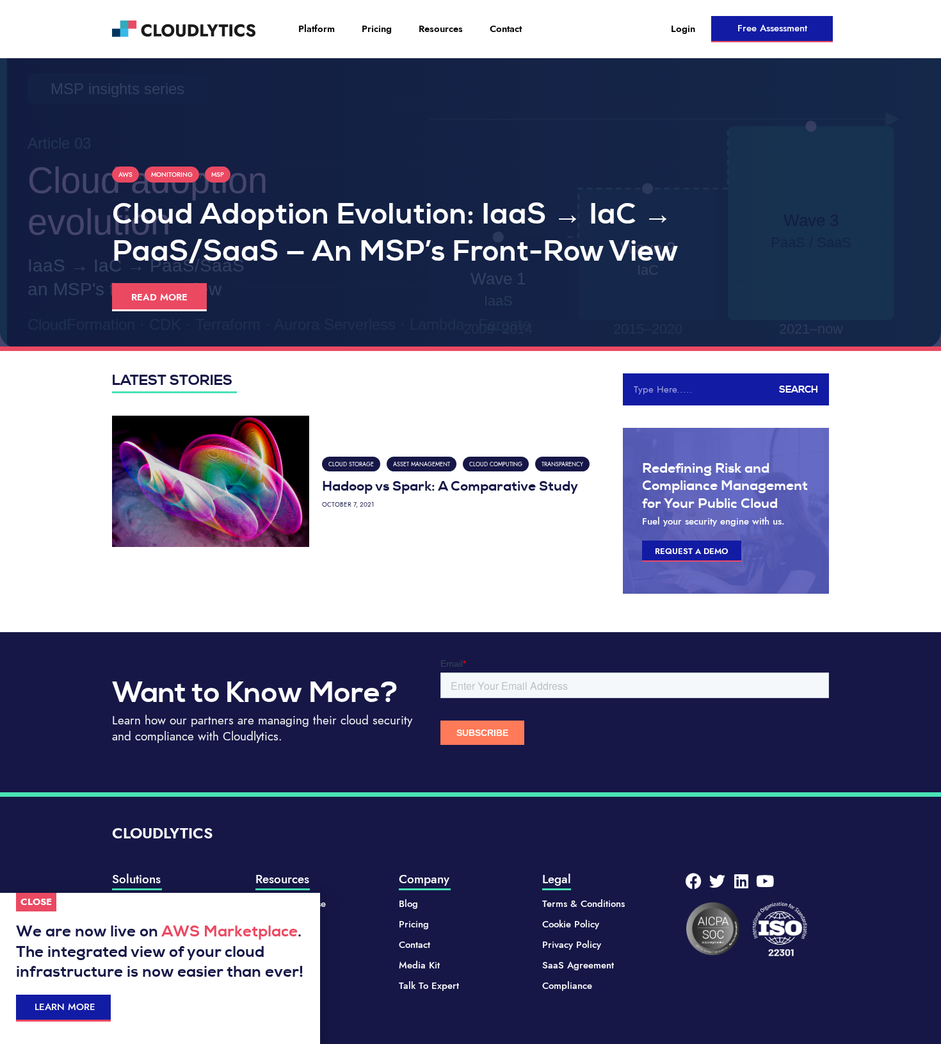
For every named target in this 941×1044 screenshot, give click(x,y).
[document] (470, 522)
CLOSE (36, 902)
